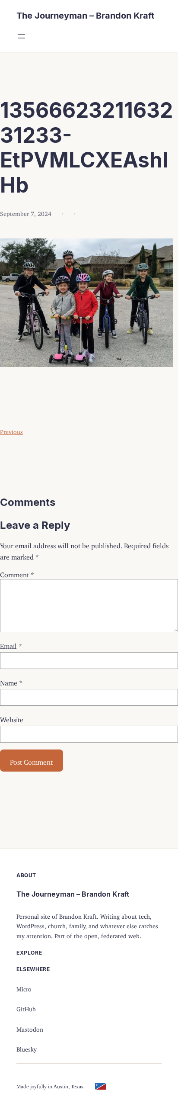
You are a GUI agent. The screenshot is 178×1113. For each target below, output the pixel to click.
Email (11, 644)
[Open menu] (21, 36)
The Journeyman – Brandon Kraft (85, 15)
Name (11, 681)
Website (11, 718)
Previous (11, 430)
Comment (17, 573)
